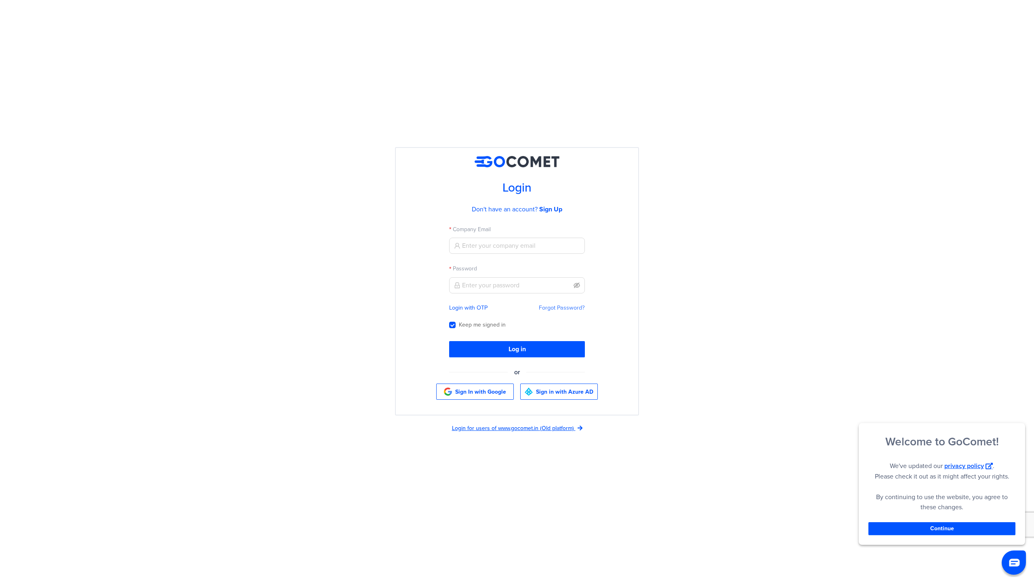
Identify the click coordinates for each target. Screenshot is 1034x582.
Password (465, 268)
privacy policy (964, 465)
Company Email (472, 229)
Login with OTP (468, 307)
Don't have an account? (517, 209)
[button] (1014, 562)
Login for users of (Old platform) (513, 428)
